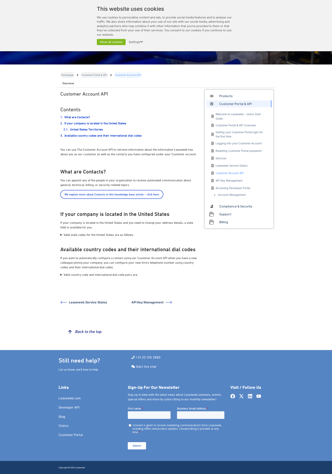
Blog (62, 417)
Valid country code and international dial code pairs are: (101, 274)
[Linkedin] (250, 396)
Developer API (69, 407)
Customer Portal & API (94, 74)
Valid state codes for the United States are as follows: (99, 234)
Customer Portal (71, 435)
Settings (136, 42)
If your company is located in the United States (95, 123)
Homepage (67, 74)
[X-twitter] (241, 396)
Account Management (232, 194)
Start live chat (146, 366)
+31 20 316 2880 (147, 357)
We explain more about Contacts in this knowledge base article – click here (112, 194)
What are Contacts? (77, 117)
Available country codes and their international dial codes (103, 135)
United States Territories (86, 129)
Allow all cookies (111, 42)
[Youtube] (258, 396)
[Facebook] (232, 396)
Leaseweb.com (70, 398)
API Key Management (147, 302)
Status (63, 426)
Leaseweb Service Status (88, 302)
